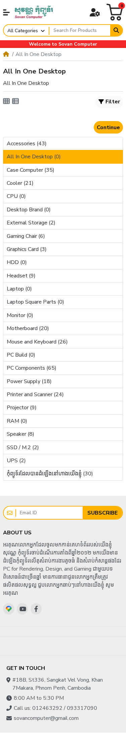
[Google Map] (8, 609)
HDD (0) (17, 262)
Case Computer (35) (30, 170)
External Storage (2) (31, 222)
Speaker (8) (20, 434)
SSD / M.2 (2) (23, 447)
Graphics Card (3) (27, 249)
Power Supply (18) (29, 381)
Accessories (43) (27, 143)
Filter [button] (113, 101)
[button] (6, 12)
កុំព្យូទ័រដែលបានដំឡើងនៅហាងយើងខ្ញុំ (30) (50, 473)
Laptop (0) (19, 289)
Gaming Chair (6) (26, 236)
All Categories (22, 31)
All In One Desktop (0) (34, 156)
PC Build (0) (21, 355)
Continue (108, 127)
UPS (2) (16, 460)
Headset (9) (21, 275)
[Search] (116, 30)
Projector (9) (22, 407)
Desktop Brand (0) (29, 209)
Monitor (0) (20, 315)
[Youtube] (22, 609)
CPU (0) (16, 196)
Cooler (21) (20, 183)
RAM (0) (17, 421)
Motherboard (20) (28, 328)
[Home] (6, 54)
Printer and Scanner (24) (35, 394)
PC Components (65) (31, 368)
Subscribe (102, 513)
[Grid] (6, 102)
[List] (15, 102)
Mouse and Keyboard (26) (37, 342)
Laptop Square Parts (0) (35, 302)
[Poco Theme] (34, 12)
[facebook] (36, 609)
